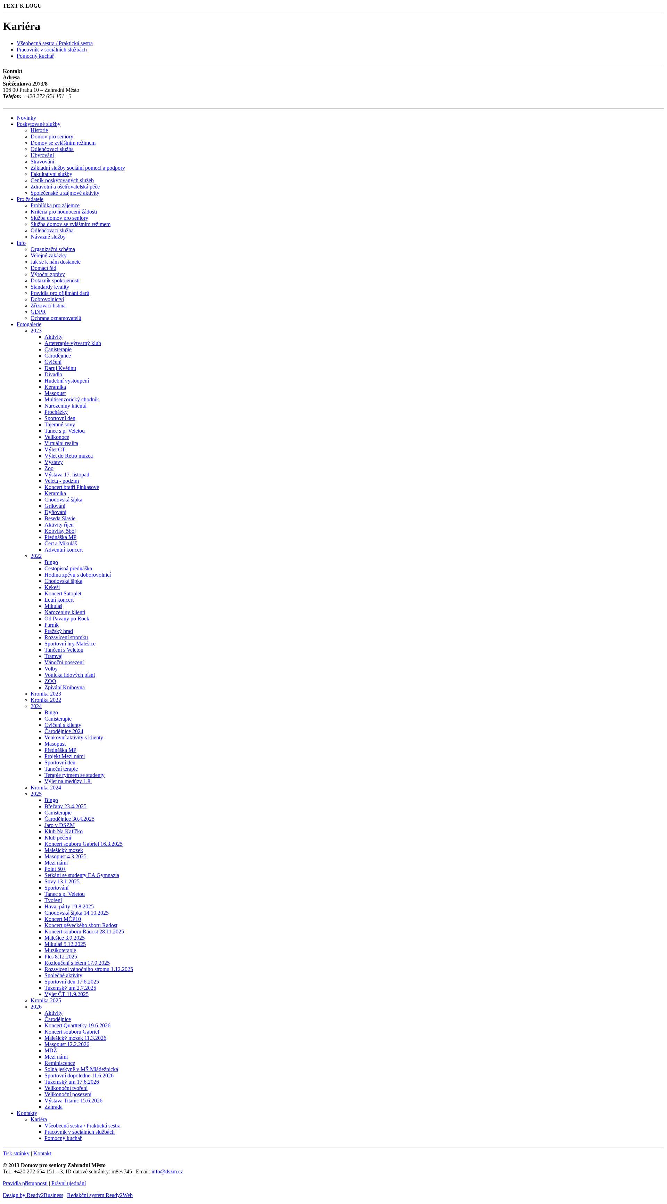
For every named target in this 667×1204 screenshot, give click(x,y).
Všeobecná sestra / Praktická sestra (55, 43)
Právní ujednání (68, 1183)
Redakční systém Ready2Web (100, 1195)
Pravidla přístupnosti (25, 1183)
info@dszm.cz (167, 1171)
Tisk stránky (16, 1153)
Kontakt (42, 1153)
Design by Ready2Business (33, 1195)
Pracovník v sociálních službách (52, 50)
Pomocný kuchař (35, 56)
